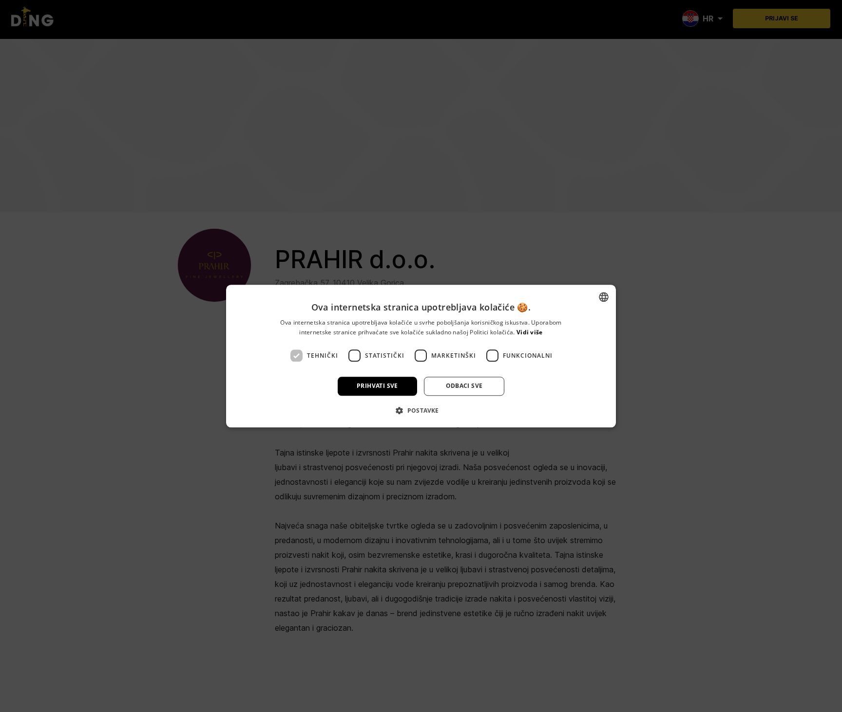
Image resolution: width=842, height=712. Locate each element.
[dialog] (421, 356)
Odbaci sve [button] (464, 386)
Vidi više (530, 332)
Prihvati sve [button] (377, 386)
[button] (421, 410)
